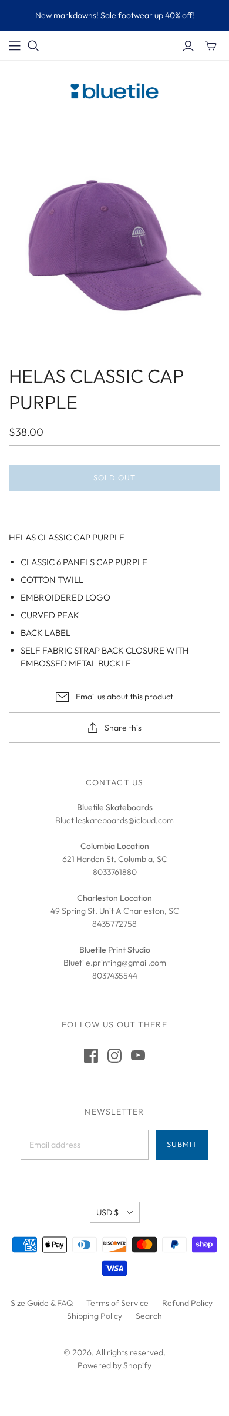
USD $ (107, 1212)
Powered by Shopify (114, 1365)
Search (149, 1316)
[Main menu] (15, 46)
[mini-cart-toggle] (210, 45)
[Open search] (33, 46)
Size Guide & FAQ (42, 1303)
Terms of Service (117, 1303)
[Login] (188, 45)
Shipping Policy (94, 1316)
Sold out (114, 477)
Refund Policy (187, 1303)
